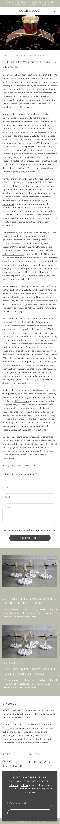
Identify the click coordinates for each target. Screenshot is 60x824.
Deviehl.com (8, 458)
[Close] (53, 775)
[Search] (55, 10)
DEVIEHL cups (21, 401)
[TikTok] (50, 761)
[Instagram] (40, 761)
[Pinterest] (45, 761)
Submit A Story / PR (12, 766)
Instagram (13, 785)
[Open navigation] (4, 11)
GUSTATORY (25, 717)
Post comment (30, 538)
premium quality (40, 397)
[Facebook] (30, 761)
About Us (7, 760)
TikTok (25, 785)
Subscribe (30, 813)
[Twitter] (35, 761)
